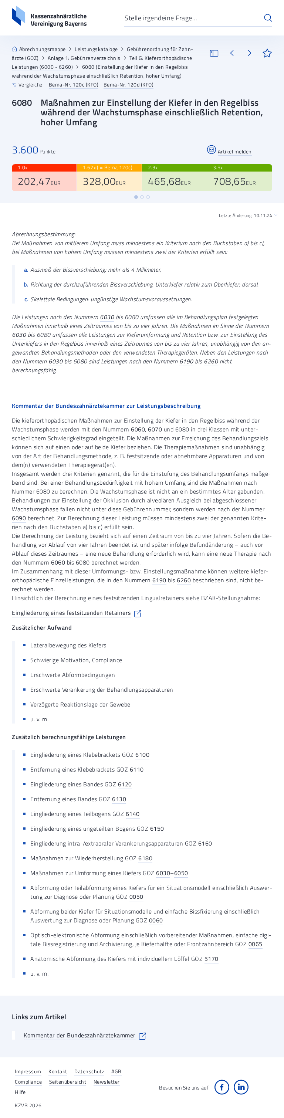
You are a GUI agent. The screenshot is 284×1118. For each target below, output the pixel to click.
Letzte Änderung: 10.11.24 (246, 215)
